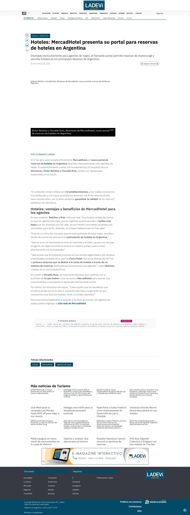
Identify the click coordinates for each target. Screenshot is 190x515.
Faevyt (62, 18)
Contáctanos (135, 506)
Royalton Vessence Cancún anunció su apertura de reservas (111, 441)
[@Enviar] (27, 50)
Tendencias (104, 13)
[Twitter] (27, 40)
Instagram (76, 486)
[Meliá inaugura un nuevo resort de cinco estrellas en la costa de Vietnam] (45, 428)
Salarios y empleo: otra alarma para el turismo (76, 440)
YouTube (75, 493)
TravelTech (83, 13)
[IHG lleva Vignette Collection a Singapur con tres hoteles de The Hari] (144, 428)
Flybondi (54, 18)
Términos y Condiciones (33, 512)
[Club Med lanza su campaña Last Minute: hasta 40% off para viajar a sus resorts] (45, 397)
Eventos (121, 18)
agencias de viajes (64, 364)
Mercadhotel (48, 364)
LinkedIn (75, 490)
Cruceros (113, 13)
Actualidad (46, 13)
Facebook (76, 482)
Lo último (55, 13)
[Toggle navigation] (28, 13)
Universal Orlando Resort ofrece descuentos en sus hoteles (143, 410)
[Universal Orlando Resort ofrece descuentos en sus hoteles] (144, 397)
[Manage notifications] (185, 510)
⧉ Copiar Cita (126, 321)
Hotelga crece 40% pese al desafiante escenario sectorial (78, 410)
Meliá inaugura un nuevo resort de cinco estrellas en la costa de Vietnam (45, 441)
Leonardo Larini (45, 154)
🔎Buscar (138, 13)
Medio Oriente (43, 18)
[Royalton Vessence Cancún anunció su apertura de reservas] (111, 428)
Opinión (122, 13)
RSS (139, 511)
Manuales (64, 13)
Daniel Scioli (95, 18)
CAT (86, 18)
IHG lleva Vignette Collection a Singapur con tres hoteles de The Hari (143, 441)
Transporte (93, 13)
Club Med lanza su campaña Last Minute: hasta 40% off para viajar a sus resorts (45, 412)
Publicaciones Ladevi (105, 478)
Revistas (130, 13)
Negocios (73, 13)
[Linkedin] (27, 45)
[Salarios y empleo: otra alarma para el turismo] (78, 428)
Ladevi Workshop (109, 18)
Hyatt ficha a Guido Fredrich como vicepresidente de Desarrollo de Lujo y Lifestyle (111, 412)
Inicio (35, 36)
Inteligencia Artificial (75, 18)
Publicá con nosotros (131, 501)
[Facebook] (27, 35)
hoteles (48, 163)
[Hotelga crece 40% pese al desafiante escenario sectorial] (78, 397)
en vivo (129, 18)
